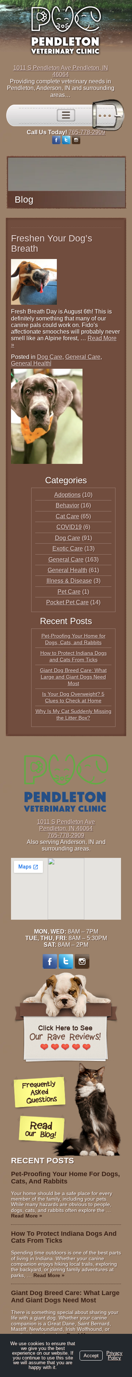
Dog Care (49, 357)
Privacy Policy (114, 1355)
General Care (82, 357)
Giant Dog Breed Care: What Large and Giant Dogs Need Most (73, 676)
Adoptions (67, 495)
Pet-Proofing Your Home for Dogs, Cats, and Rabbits (65, 1177)
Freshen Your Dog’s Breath (51, 243)
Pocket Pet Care (67, 602)
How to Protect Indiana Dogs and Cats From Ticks (64, 1237)
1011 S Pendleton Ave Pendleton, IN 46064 (60, 71)
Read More (26, 1216)
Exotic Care (67, 548)
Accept (91, 1355)
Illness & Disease (69, 581)
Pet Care (69, 592)
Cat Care (67, 516)
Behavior (67, 505)
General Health (31, 363)
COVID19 (69, 527)
